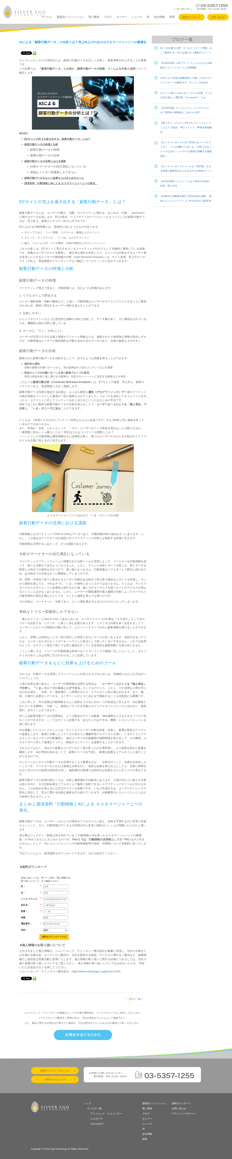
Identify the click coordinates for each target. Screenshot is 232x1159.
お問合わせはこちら (55, 1079)
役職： (24, 917)
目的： (24, 930)
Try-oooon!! (97, 1123)
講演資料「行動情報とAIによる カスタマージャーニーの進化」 (61, 183)
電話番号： (31, 923)
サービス (46, 16)
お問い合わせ (218, 17)
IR (148, 16)
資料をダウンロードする (54, 936)
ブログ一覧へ (136, 999)
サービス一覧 (94, 1108)
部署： (31, 911)
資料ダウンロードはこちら (54, 1070)
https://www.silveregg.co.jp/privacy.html (96, 971)
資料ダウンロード (191, 17)
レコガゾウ (97, 1118)
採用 (172, 16)
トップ (87, 1103)
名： (31, 892)
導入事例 (93, 16)
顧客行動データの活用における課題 (45, 161)
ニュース (136, 16)
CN (187, 9)
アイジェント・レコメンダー (106, 1113)
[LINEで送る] (34, 53)
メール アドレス (31, 899)
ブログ (108, 16)
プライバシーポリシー (184, 1113)
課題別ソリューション (70, 16)
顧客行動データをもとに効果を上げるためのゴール (54, 177)
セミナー (121, 16)
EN (182, 9)
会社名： (31, 905)
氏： (31, 886)
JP (177, 9)
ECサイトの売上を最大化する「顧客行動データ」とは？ (57, 138)
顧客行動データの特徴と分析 (41, 144)
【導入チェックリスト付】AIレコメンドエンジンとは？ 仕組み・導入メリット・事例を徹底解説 (186, 127)
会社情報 (159, 16)
